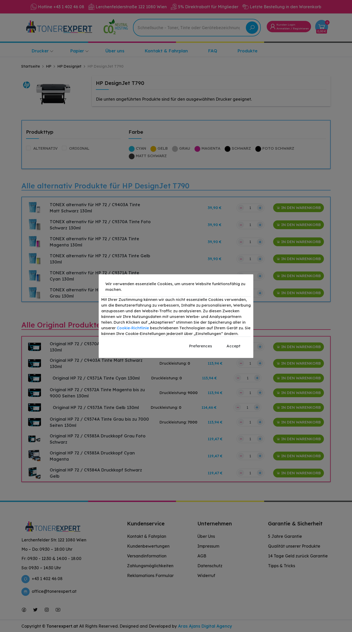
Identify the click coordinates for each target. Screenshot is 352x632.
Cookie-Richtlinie (133, 327)
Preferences (200, 345)
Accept (233, 345)
